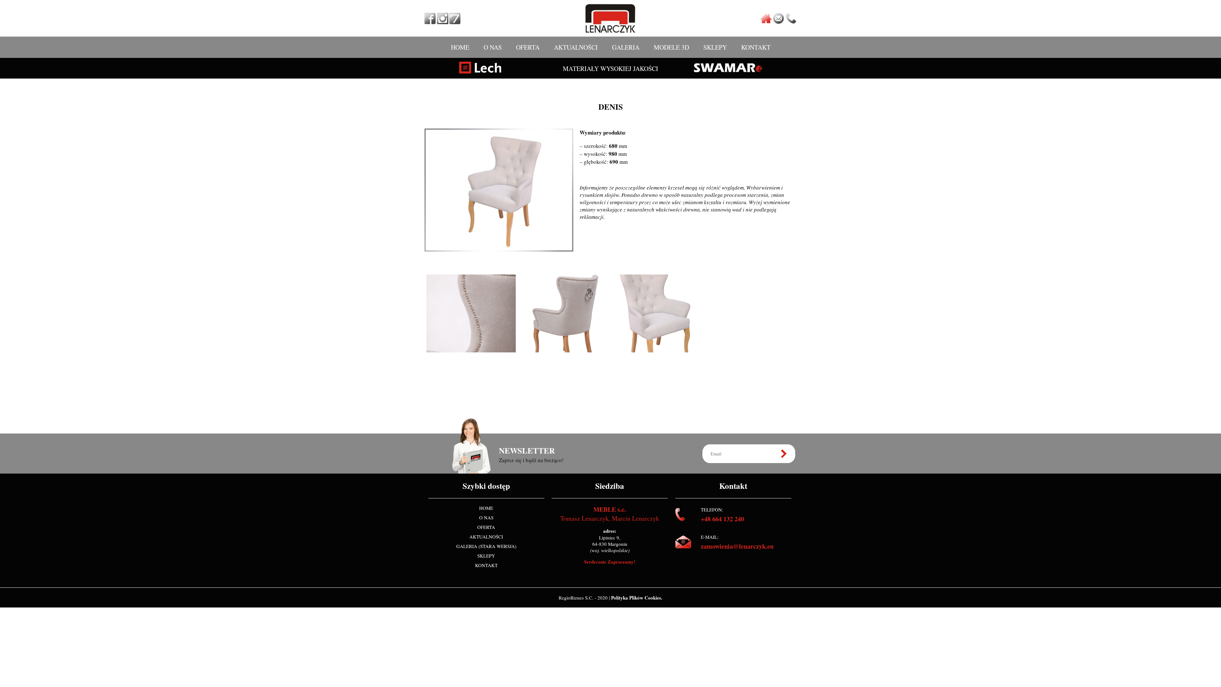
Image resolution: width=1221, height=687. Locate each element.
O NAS (493, 47)
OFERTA (528, 47)
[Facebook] (430, 22)
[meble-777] (454, 22)
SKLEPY (715, 47)
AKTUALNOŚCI (576, 47)
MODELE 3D (671, 47)
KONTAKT (755, 47)
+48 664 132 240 (722, 519)
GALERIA (625, 47)
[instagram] (442, 22)
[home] (766, 22)
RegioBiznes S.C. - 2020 (584, 597)
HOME (460, 47)
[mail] (778, 22)
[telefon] (791, 22)
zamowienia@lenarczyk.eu (737, 546)
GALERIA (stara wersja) (486, 546)
